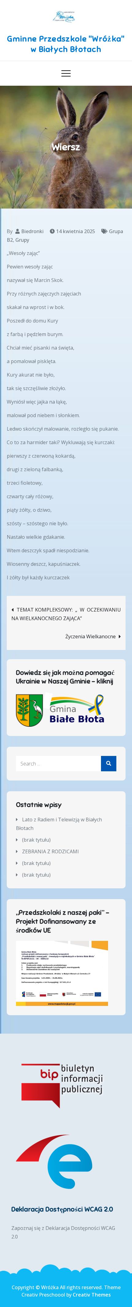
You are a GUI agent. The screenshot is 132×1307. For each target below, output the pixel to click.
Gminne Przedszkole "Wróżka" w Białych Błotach (66, 44)
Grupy (22, 240)
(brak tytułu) (36, 839)
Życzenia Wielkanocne (90, 636)
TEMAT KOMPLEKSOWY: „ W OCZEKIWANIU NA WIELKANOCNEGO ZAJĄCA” (66, 614)
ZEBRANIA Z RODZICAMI (50, 851)
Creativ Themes (92, 1294)
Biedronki (32, 231)
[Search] (108, 763)
